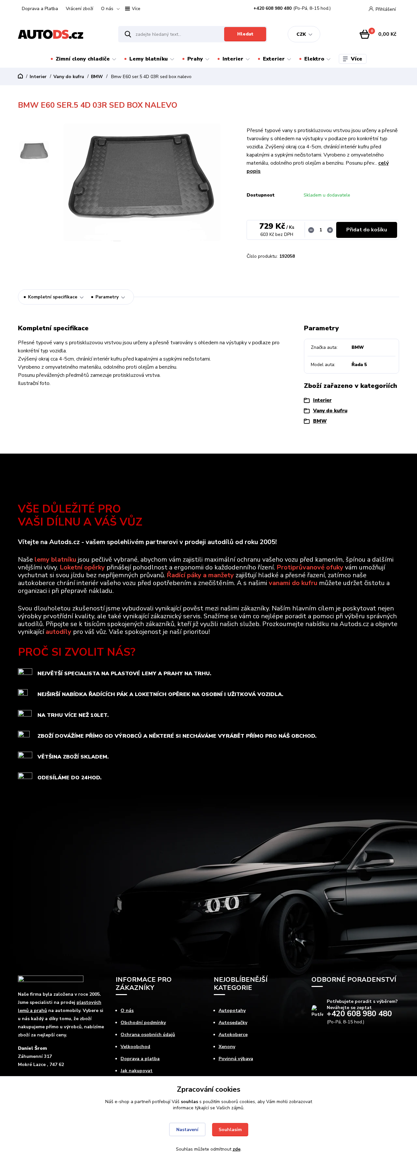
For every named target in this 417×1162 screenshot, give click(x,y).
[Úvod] (62, 34)
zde (236, 1149)
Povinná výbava (236, 1059)
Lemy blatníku (148, 58)
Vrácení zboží (79, 9)
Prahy (195, 58)
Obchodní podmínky (143, 1022)
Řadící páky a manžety (200, 575)
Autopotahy (232, 1010)
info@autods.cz (337, 1035)
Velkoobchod (135, 1047)
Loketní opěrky (82, 567)
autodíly (58, 631)
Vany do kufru (68, 77)
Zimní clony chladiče (83, 58)
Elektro (314, 58)
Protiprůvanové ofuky (310, 567)
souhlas (189, 1102)
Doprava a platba (140, 1059)
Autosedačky (233, 1022)
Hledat (245, 34)
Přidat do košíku (366, 229)
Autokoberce (233, 1035)
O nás (107, 9)
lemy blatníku (55, 559)
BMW (97, 77)
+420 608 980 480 (272, 8)
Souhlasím (230, 1130)
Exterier (274, 58)
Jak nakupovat (136, 1071)
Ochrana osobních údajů (148, 1035)
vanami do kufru (293, 583)
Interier (233, 58)
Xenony (227, 1047)
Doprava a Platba (40, 9)
